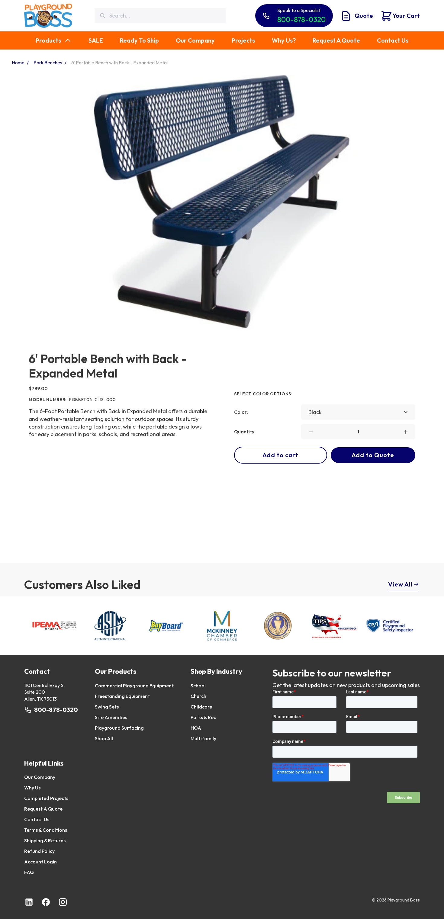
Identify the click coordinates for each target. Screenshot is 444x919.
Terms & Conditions (45, 830)
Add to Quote (373, 455)
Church (198, 696)
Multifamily (203, 738)
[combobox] (358, 412)
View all (400, 584)
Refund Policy (39, 851)
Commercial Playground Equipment (134, 686)
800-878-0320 (56, 709)
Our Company (39, 777)
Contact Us (36, 819)
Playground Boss (404, 900)
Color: (241, 412)
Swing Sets (107, 707)
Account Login (40, 862)
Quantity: (245, 432)
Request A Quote (43, 809)
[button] (310, 431)
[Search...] (102, 15)
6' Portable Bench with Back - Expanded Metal (119, 62)
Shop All (104, 738)
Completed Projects (46, 798)
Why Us (32, 788)
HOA (196, 728)
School (198, 686)
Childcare (201, 707)
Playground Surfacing (119, 728)
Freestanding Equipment (122, 696)
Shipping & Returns (45, 840)
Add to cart (280, 455)
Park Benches (48, 62)
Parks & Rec (203, 717)
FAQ (29, 872)
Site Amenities (111, 717)
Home (18, 62)
